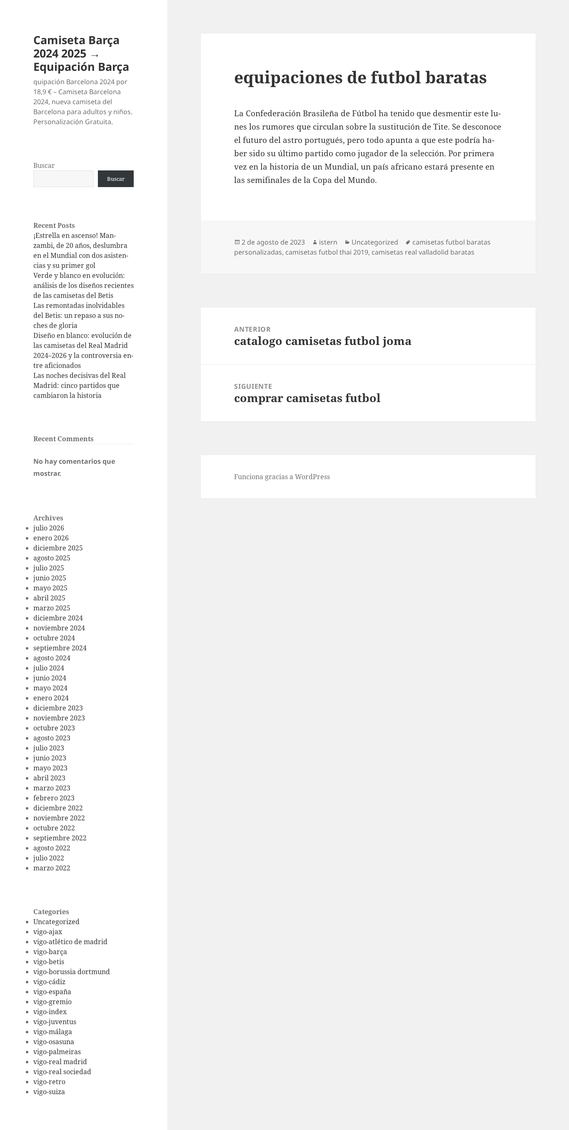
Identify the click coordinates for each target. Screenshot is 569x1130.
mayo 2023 (50, 767)
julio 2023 (48, 747)
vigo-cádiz (49, 981)
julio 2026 (48, 527)
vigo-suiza (49, 1091)
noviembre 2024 (59, 627)
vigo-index (50, 1011)
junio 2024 (49, 677)
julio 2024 (48, 667)
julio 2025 (48, 567)
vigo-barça (50, 951)
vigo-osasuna (53, 1041)
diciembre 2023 (58, 707)
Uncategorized (56, 921)
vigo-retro (49, 1081)
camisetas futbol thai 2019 (326, 252)
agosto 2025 (51, 557)
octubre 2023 (54, 727)
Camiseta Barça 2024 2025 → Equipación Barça (81, 53)
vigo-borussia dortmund (71, 971)
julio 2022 (48, 857)
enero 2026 (51, 537)
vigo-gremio (52, 1001)
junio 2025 (49, 577)
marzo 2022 (51, 867)
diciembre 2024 (58, 617)
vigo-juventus (54, 1021)
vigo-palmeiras (57, 1051)
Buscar (44, 165)
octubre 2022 (54, 827)
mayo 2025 (50, 587)
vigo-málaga (52, 1031)
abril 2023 (49, 777)
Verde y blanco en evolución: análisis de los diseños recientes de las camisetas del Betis (83, 285)
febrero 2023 (54, 797)
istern (328, 242)
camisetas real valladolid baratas (423, 252)
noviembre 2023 (59, 717)
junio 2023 (49, 757)
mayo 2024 (50, 687)
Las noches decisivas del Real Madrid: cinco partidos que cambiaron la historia (79, 385)
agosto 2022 (51, 847)
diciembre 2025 (58, 547)
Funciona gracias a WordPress (282, 476)
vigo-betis (48, 961)
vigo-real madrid (60, 1061)
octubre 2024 (54, 637)
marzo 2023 (51, 787)
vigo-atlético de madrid (70, 941)
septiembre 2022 (60, 837)
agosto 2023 (51, 737)
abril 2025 (49, 597)
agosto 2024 (51, 657)
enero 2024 (51, 697)
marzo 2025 (51, 607)
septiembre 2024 (60, 647)
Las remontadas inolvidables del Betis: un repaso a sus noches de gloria (79, 315)
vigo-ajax (47, 931)
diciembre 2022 (58, 807)
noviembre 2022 (59, 817)
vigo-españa (52, 991)
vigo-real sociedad (62, 1071)
